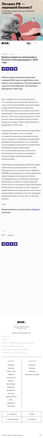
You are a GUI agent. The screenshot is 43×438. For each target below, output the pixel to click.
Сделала (11, 368)
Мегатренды (11, 384)
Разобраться (10, 390)
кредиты (11, 235)
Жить (11, 400)
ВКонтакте (13, 414)
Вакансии (32, 371)
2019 (3, 235)
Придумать (11, 387)
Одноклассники (12, 419)
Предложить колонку (32, 374)
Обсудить (11, 365)
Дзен (32, 414)
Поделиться (11, 403)
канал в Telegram (32, 209)
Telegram (32, 419)
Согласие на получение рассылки (13, 352)
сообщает (9, 99)
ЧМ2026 (11, 374)
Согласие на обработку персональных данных (18, 343)
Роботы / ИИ (11, 371)
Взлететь (11, 393)
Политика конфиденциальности (13, 346)
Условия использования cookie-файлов (15, 349)
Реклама (32, 368)
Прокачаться (11, 378)
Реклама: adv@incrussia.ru (21, 327)
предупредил (15, 173)
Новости (5, 54)
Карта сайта (6, 336)
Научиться (11, 406)
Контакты (32, 365)
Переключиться (10, 396)
